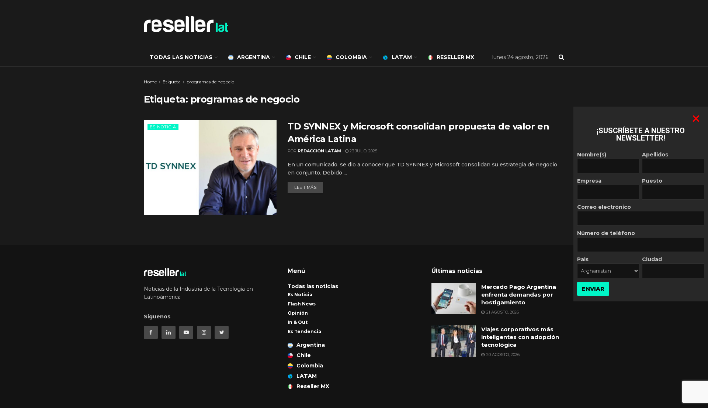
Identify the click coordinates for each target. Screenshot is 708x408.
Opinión (298, 313)
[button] (696, 118)
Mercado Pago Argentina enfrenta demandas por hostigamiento (518, 294)
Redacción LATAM (319, 150)
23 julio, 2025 (362, 150)
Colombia (351, 57)
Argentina (253, 57)
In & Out (298, 322)
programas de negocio (210, 81)
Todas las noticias (181, 57)
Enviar (593, 288)
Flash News (302, 304)
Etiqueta (172, 81)
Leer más (305, 187)
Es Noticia (163, 126)
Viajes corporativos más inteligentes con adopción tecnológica (520, 337)
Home (150, 81)
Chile (303, 57)
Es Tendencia (304, 331)
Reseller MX (455, 57)
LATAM (402, 57)
